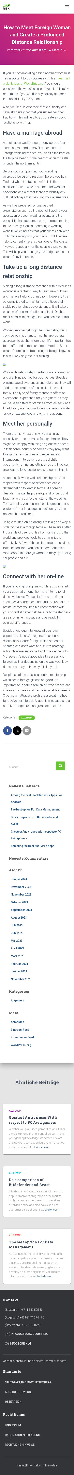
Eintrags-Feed (20, 1029)
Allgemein (26, 718)
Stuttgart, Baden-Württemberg (28, 1382)
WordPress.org (21, 1045)
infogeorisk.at (20, 1343)
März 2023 (17, 956)
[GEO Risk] (8, 6)
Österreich (13, 1401)
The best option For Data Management (35, 809)
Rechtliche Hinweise (20, 1444)
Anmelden (17, 1022)
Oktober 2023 (19, 902)
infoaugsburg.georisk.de (29, 1333)
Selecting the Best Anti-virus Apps (32, 846)
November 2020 (21, 979)
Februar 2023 (19, 963)
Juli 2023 (17, 925)
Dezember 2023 (21, 887)
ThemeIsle (51, 1465)
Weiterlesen (43, 1147)
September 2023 (21, 909)
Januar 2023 (19, 971)
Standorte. (60, 1360)
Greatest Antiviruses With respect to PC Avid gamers (33, 1120)
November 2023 (21, 894)
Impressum (13, 1425)
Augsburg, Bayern (18, 1392)
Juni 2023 (17, 933)
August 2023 (19, 917)
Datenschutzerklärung (22, 1435)
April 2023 (17, 948)
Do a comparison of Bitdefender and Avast (29, 1182)
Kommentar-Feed (22, 1037)
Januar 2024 (19, 879)
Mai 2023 (16, 940)
